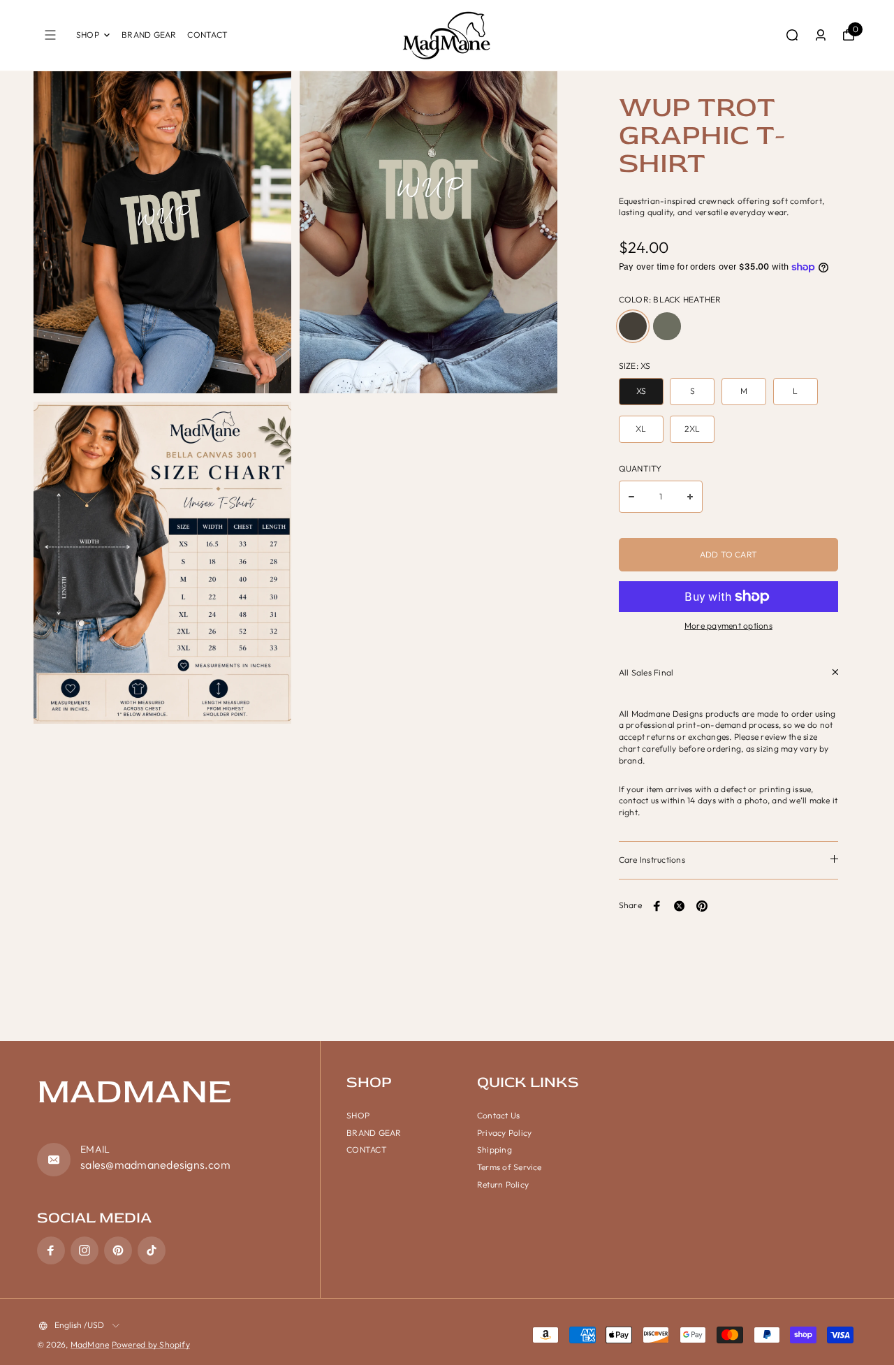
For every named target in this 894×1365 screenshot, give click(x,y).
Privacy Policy (504, 1132)
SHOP (87, 34)
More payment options (728, 625)
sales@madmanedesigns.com (155, 1164)
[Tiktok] (152, 1250)
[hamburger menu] (50, 35)
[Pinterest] (702, 906)
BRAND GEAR (149, 34)
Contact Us (498, 1115)
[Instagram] (84, 1250)
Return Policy (503, 1184)
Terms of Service (509, 1167)
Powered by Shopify (151, 1344)
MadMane (90, 1344)
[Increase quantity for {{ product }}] (690, 496)
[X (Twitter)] (679, 906)
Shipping (494, 1149)
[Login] (820, 35)
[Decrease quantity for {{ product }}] (631, 496)
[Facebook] (657, 906)
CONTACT (207, 34)
